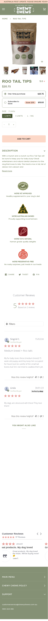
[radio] (24, 94)
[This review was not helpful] (41, 377)
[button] (38, 534)
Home (5, 19)
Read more (7, 171)
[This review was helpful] (36, 377)
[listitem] (22, 552)
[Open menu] (6, 9)
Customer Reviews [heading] (12, 534)
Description (10, 150)
